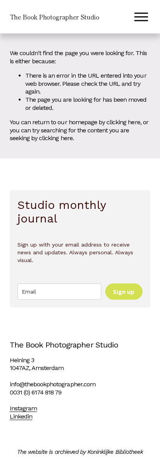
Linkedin (21, 416)
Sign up (123, 291)
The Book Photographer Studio (54, 16)
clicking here (123, 122)
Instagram (23, 408)
